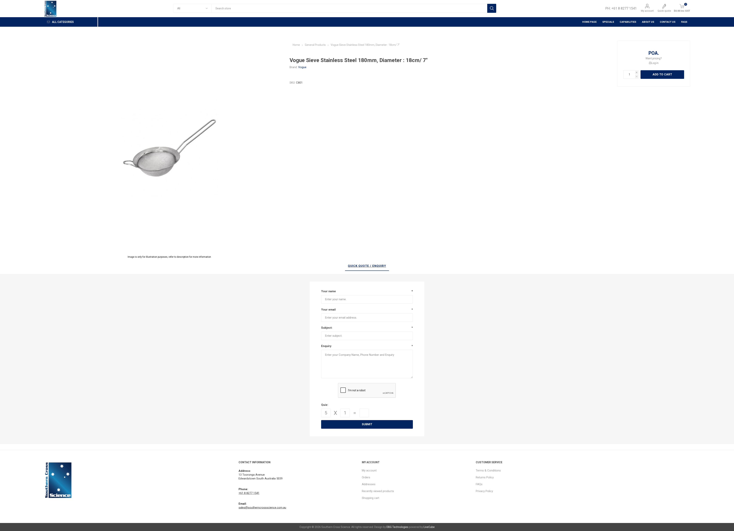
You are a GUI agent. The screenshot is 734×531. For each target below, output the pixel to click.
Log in (654, 63)
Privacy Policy (484, 491)
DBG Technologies (397, 527)
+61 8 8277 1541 (249, 493)
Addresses (368, 484)
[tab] (367, 266)
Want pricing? (653, 58)
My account (647, 10)
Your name (328, 291)
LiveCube (429, 527)
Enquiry (326, 346)
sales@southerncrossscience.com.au (262, 507)
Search (491, 8)
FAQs (684, 21)
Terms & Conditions (488, 470)
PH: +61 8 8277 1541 (621, 8)
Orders (366, 477)
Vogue (302, 67)
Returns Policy (485, 477)
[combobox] (349, 8)
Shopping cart (370, 498)
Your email (328, 309)
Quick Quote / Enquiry (367, 266)
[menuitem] (417, 470)
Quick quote (664, 10)
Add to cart (662, 74)
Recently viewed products (378, 491)
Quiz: (324, 405)
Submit (367, 424)
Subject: (326, 327)
